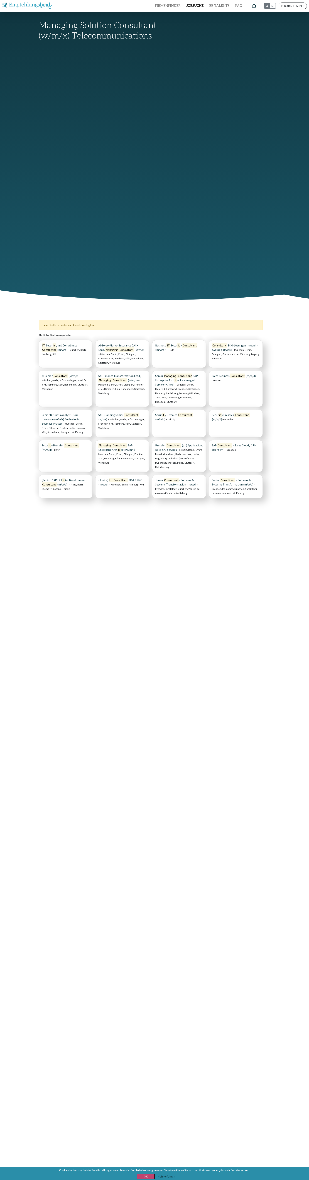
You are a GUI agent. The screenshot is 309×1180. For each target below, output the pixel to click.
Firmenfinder (168, 6)
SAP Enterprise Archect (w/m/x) (116, 447)
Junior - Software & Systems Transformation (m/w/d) (176, 482)
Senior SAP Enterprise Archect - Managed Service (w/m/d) (176, 380)
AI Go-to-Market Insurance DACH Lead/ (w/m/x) (121, 347)
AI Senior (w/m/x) (60, 376)
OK (146, 1176)
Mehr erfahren (166, 1176)
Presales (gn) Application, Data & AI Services (179, 447)
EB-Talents (219, 6)
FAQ (238, 6)
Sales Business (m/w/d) (234, 376)
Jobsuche (194, 6)
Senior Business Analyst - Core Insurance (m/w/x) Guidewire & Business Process (60, 419)
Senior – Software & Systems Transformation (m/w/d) (232, 482)
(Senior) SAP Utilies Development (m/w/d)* (64, 482)
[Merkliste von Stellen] (253, 6)
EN (272, 5)
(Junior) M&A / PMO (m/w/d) (120, 482)
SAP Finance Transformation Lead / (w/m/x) (119, 378)
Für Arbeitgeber (293, 6)
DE (267, 5)
